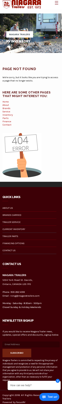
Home (5, 101)
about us (7, 208)
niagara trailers (19, 34)
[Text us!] (49, 397)
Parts (5, 118)
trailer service (11, 222)
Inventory (7, 115)
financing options (13, 243)
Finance (6, 121)
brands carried (11, 215)
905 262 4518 (18, 291)
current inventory (13, 229)
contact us (9, 250)
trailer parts (10, 236)
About (5, 105)
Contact (6, 124)
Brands (6, 108)
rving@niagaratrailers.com (24, 295)
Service (6, 111)
